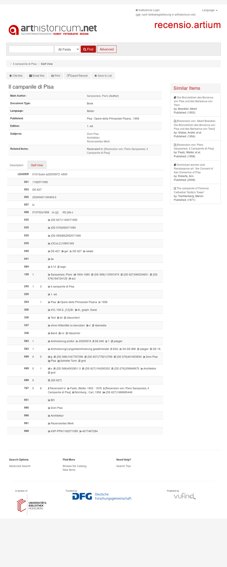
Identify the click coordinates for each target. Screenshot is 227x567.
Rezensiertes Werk (98, 141)
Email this (38, 75)
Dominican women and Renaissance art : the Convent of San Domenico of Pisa (193, 168)
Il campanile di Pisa (25, 64)
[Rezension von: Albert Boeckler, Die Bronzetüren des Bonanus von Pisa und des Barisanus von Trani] (195, 124)
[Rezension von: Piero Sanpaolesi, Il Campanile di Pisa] (194, 146)
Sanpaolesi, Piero (97, 96)
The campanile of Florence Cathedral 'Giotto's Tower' (191, 190)
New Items (69, 469)
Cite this (17, 75)
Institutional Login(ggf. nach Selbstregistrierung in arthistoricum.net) (166, 12)
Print (57, 75)
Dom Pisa (93, 134)
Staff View (37, 165)
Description (16, 165)
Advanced (107, 49)
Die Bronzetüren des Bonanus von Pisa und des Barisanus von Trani (193, 101)
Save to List (105, 75)
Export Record (79, 75)
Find (89, 49)
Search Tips (123, 466)
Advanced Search (20, 466)
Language (208, 10)
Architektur (93, 137)
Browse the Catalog (74, 466)
